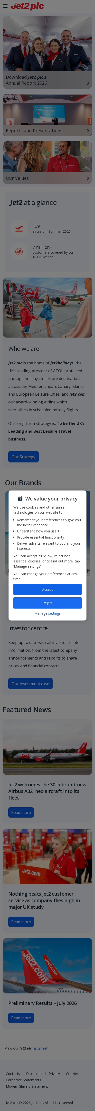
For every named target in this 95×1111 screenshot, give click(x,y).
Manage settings (47, 613)
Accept (47, 589)
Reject (48, 603)
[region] (47, 555)
